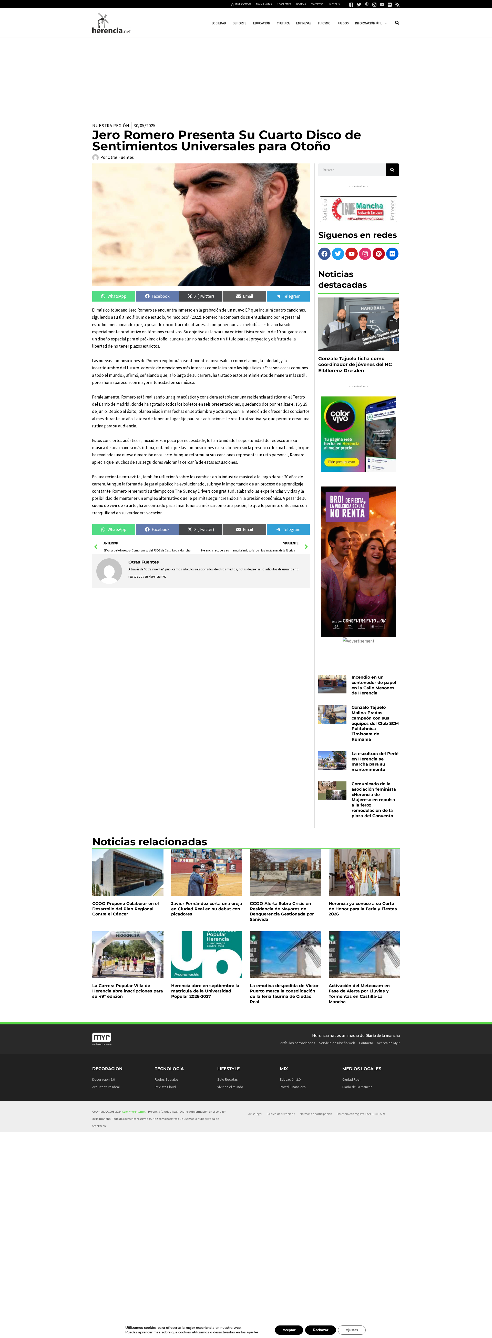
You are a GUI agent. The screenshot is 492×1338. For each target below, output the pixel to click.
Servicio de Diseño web (337, 1043)
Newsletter (284, 4)
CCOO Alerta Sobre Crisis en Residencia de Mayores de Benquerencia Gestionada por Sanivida (282, 911)
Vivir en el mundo (230, 1087)
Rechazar (320, 1330)
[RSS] (397, 4)
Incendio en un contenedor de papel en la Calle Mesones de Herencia (374, 685)
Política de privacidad (281, 1114)
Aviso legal (255, 1114)
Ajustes (352, 1330)
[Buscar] (392, 169)
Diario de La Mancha (357, 1087)
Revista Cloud (165, 1087)
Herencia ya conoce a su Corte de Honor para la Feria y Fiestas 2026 (363, 909)
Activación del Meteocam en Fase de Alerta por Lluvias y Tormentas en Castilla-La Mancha (359, 993)
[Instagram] (374, 4)
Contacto (366, 1043)
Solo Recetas (227, 1079)
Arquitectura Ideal (106, 1087)
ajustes (253, 1332)
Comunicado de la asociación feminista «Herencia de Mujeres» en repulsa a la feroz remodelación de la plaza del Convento (374, 799)
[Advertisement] (246, 76)
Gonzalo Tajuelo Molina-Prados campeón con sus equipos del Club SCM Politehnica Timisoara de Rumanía (375, 723)
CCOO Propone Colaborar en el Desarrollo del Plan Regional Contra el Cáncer (125, 909)
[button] (384, 23)
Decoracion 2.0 (103, 1079)
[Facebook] (351, 4)
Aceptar (289, 1330)
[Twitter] (359, 4)
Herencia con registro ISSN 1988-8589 (361, 1114)
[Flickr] (389, 4)
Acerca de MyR (388, 1043)
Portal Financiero (293, 1087)
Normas (301, 4)
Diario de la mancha (382, 1035)
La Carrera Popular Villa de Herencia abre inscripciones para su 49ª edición (127, 991)
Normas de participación (316, 1114)
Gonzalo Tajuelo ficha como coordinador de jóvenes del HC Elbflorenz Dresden (355, 364)
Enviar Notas (264, 4)
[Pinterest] (366, 4)
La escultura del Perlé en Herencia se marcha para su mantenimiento (375, 761)
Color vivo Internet (134, 1111)
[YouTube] (382, 4)
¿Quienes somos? (241, 4)
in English (335, 4)
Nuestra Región (110, 125)
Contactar (317, 4)
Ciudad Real (351, 1079)
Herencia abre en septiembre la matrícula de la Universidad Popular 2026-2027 (205, 991)
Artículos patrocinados (297, 1043)
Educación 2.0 (290, 1079)
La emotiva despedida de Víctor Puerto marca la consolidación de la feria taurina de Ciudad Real (284, 993)
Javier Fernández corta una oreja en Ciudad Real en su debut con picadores (206, 909)
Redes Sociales (167, 1079)
